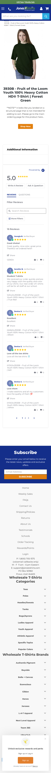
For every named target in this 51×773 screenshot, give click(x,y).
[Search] (46, 16)
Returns (25, 518)
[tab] (15, 185)
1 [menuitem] (22, 418)
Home (6, 21)
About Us (25, 524)
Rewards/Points (25, 548)
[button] (11, 255)
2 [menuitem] (25, 418)
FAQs (25, 500)
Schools (25, 536)
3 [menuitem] (28, 418)
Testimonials (25, 530)
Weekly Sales (25, 494)
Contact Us (25, 506)
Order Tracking (26, 542)
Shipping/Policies (25, 512)
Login (25, 554)
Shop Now (25, 126)
